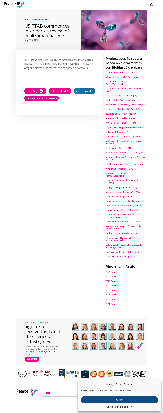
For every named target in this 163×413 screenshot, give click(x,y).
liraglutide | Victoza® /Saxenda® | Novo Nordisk (125, 158)
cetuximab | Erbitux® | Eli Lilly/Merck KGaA (123, 89)
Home (27, 19)
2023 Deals (111, 281)
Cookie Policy (113, 407)
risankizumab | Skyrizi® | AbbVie (122, 210)
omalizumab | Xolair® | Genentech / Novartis (124, 181)
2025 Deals (111, 271)
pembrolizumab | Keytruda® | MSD (123, 191)
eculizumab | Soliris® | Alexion (121, 113)
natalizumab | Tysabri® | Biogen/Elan (124, 164)
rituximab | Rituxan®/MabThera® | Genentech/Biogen (123, 216)
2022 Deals (111, 285)
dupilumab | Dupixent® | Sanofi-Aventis (125, 109)
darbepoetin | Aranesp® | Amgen (122, 100)
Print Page (32, 91)
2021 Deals (111, 290)
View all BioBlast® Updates (41, 98)
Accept (119, 399)
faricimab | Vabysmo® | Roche (121, 122)
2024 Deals (111, 276)
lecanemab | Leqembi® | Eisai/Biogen (124, 152)
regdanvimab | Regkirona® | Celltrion (124, 205)
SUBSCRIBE (32, 359)
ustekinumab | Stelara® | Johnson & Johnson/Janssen (124, 246)
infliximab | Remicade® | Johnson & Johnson (123, 142)
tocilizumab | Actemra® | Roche (121, 233)
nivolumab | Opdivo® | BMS (119, 168)
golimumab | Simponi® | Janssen (122, 131)
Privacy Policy (126, 407)
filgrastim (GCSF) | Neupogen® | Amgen (125, 127)
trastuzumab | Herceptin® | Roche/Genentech (119, 239)
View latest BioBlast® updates (120, 256)
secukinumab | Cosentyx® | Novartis (124, 221)
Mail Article (57, 91)
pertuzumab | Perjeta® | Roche (121, 196)
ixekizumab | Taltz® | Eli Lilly (120, 148)
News (34, 19)
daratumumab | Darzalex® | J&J (121, 95)
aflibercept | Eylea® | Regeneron (122, 76)
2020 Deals (111, 294)
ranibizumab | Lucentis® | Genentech (124, 201)
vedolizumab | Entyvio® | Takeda (122, 251)
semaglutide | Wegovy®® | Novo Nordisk (124, 227)
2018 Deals (111, 303)
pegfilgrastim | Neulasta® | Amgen (123, 187)
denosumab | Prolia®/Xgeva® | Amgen (125, 104)
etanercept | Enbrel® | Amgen (120, 118)
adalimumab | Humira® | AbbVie (122, 72)
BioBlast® (44, 19)
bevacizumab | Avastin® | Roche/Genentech (119, 82)
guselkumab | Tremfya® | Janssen (123, 136)
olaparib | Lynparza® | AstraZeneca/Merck (117, 174)
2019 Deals (111, 299)
